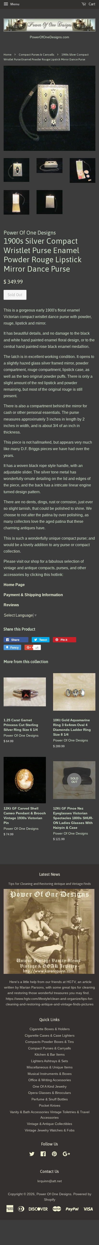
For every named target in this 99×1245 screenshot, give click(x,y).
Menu (14, 4)
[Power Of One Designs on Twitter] (32, 1155)
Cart (91, 4)
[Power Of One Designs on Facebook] (43, 1155)
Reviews (11, 605)
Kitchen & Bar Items (50, 1054)
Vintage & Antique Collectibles (49, 1124)
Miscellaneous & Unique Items (50, 1067)
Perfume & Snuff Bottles (49, 1099)
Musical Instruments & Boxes (50, 1074)
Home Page (14, 585)
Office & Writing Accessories (49, 1080)
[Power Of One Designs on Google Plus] (66, 1155)
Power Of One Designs (54, 1194)
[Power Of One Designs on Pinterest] (54, 1155)
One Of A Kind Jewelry (50, 1086)
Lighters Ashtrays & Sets (49, 1061)
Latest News (49, 874)
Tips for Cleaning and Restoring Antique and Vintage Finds (49, 884)
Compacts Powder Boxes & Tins (49, 1042)
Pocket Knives (49, 1105)
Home (7, 54)
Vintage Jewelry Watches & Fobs (49, 1130)
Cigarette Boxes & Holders (50, 1029)
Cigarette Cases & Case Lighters (49, 1035)
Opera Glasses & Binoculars (49, 1093)
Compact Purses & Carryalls (36, 54)
